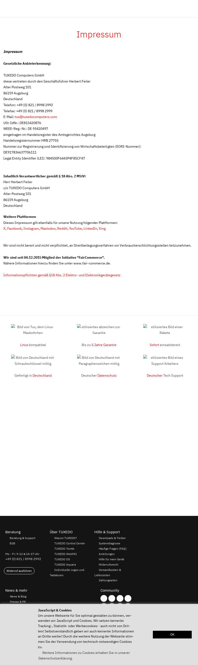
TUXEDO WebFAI (65, 554)
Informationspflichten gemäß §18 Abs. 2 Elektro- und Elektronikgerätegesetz (61, 275)
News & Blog (18, 596)
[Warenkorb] (186, 8)
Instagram (31, 228)
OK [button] (172, 634)
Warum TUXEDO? (65, 538)
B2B (12, 543)
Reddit (62, 228)
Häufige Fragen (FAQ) (113, 548)
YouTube (75, 228)
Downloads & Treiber (112, 538)
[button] (192, 8)
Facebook (14, 228)
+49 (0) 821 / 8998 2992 (23, 559)
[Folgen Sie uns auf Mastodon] (120, 598)
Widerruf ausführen (19, 571)
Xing (102, 228)
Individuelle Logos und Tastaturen (67, 572)
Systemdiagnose (109, 543)
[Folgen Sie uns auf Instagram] (111, 598)
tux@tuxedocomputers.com (36, 116)
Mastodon (48, 228)
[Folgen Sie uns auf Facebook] (103, 598)
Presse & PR (18, 601)
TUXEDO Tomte (64, 548)
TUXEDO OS (62, 559)
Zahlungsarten (108, 580)
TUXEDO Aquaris (65, 564)
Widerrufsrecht (108, 564)
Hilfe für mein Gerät (111, 559)
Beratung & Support (22, 538)
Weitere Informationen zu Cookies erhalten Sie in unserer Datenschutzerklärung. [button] (84, 655)
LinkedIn (90, 228)
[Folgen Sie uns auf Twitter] (128, 598)
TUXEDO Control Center (69, 543)
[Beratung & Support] (178, 8)
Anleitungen (107, 554)
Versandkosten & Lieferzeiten (107, 572)
